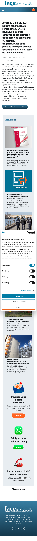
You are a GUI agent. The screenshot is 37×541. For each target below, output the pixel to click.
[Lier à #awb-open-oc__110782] (3, 9)
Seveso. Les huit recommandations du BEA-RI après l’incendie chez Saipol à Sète (18, 361)
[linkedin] (18, 528)
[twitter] (14, 528)
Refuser (18, 307)
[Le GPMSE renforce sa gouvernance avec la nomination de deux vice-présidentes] (18, 171)
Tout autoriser (18, 296)
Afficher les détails (24, 290)
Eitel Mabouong (15, 57)
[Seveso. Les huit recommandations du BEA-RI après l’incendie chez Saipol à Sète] (18, 336)
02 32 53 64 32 (25, 478)
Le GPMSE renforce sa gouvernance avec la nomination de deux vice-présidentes (17, 196)
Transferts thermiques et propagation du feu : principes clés (18, 320)
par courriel (19, 480)
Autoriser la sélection (18, 301)
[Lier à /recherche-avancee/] (33, 9)
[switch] (32, 271)
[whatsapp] (23, 528)
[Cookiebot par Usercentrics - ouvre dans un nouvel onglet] (26, 232)
